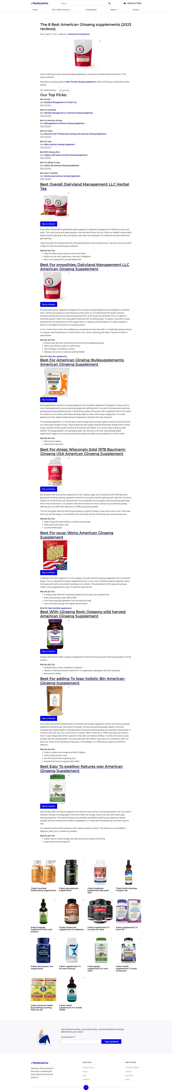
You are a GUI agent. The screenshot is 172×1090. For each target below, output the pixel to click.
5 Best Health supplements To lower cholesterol (126, 968)
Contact (136, 9)
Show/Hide (64, 90)
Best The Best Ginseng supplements (81, 82)
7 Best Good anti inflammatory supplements (43, 889)
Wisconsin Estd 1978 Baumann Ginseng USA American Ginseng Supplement (75, 134)
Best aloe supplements (57, 356)
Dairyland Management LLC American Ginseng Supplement (68, 113)
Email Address (68, 1037)
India (127, 1079)
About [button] (113, 9)
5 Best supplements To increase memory (70, 967)
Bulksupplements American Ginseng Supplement (64, 123)
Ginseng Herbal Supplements (79, 34)
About (85, 1071)
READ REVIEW (45, 105)
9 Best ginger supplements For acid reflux (97, 968)
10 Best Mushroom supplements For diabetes (71, 928)
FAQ (84, 1075)
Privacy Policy (91, 9)
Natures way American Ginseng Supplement (62, 176)
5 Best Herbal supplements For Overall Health (70, 1007)
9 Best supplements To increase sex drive (98, 928)
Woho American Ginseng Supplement (59, 144)
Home (35, 9)
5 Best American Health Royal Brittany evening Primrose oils (42, 1007)
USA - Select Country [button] (60, 9)
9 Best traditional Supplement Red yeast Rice (98, 890)
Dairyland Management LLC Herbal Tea (60, 102)
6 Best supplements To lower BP (127, 928)
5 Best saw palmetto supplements (69, 889)
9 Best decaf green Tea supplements (42, 967)
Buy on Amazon (48, 224)
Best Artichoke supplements (60, 608)
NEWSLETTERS (134, 3)
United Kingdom (132, 1067)
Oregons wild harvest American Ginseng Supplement (65, 155)
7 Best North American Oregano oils (126, 889)
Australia (129, 1075)
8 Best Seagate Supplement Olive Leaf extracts (41, 929)
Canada (128, 1071)
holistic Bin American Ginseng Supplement (61, 165)
